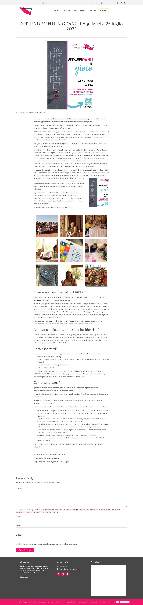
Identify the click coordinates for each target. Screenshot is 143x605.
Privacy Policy (24, 577)
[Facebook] (58, 574)
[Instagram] (63, 574)
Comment (19, 488)
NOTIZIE (93, 11)
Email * (18, 526)
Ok (117, 602)
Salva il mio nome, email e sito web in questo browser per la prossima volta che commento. (47, 544)
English (44, 3)
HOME (56, 11)
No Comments (41, 112)
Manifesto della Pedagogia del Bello (67, 125)
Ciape (23, 112)
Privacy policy (125, 602)
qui (91, 324)
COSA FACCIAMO (80, 11)
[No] (141, 602)
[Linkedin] (67, 574)
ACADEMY (103, 11)
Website (18, 535)
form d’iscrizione (66, 207)
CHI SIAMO (67, 11)
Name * (18, 516)
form (62, 394)
